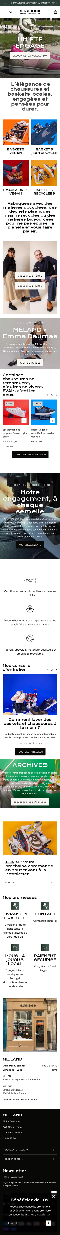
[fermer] (53, 1196)
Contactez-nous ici (45, 920)
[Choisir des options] (24, 420)
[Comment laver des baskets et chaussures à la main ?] (30, 694)
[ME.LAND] (30, 12)
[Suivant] (56, 395)
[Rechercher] (11, 12)
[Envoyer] (48, 1223)
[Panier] (55, 12)
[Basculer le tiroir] (4, 12)
